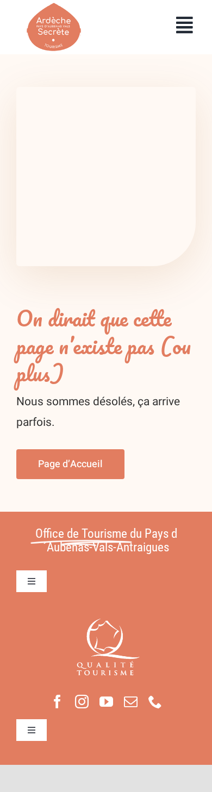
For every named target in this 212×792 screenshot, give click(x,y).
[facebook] (57, 701)
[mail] (131, 701)
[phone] (155, 701)
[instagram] (82, 701)
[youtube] (106, 701)
